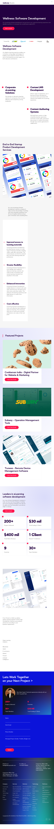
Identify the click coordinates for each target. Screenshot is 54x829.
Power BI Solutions (46, 794)
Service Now (45, 796)
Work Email (8, 725)
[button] (52, 2)
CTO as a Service (27, 793)
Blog (4, 797)
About (4, 791)
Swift (33, 788)
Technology (5, 793)
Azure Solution (26, 791)
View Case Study (11, 379)
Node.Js (34, 786)
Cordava (34, 809)
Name (6, 718)
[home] (8, 3)
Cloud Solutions (16, 791)
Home (4, 14)
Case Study (5, 786)
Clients (4, 795)
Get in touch (8, 28)
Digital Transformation (16, 800)
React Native (35, 791)
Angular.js (34, 803)
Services (5, 788)
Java (33, 795)
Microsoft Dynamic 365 (46, 787)
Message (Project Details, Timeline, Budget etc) (17, 738)
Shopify (34, 807)
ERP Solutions (16, 795)
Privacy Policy (33, 815)
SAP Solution (45, 790)
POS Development (27, 786)
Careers (4, 799)
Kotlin (33, 793)
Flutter (33, 797)
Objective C (35, 799)
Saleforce (44, 798)
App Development (17, 786)
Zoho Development (45, 801)
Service (9, 14)
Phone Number (9, 732)
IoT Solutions (16, 797)
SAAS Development (26, 801)
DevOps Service (26, 795)
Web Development (17, 788)
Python (34, 801)
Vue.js (33, 805)
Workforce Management (26, 798)
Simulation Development (16, 803)
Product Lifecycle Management (27, 807)
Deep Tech (15, 793)
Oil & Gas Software (27, 804)
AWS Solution (26, 788)
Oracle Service (45, 792)
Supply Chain (26, 810)
